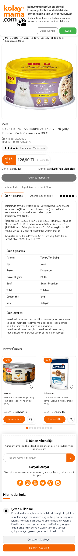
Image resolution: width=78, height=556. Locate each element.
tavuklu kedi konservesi (20, 332)
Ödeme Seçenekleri (41, 195)
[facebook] (20, 483)
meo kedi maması (17, 319)
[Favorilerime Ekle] (31, 387)
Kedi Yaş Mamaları (63, 168)
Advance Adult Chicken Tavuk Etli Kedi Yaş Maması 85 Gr (58, 401)
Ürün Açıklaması (14, 195)
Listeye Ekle (11, 187)
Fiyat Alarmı (29, 187)
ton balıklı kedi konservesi (48, 329)
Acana (7, 393)
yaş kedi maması (16, 322)
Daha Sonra (47, 30)
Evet (68, 30)
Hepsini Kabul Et (39, 548)
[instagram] (28, 483)
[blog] (58, 483)
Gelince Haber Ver (39, 177)
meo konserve (61, 319)
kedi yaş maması (36, 322)
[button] (27, 428)
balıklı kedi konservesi (19, 329)
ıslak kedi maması (57, 322)
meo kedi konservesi (40, 319)
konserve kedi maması (39, 325)
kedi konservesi (16, 325)
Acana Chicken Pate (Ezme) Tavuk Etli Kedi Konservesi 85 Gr (18, 401)
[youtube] (35, 483)
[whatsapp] (50, 483)
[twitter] (43, 483)
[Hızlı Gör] (30, 419)
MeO (5, 124)
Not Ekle (46, 187)
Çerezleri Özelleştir (39, 539)
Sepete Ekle (14, 418)
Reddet (51, 524)
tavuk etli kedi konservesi (49, 332)
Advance (49, 393)
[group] (39, 81)
